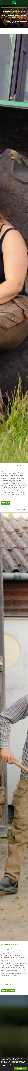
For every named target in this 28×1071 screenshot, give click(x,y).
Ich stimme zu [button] (20, 1068)
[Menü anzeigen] (1, 2)
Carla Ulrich (24, 509)
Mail (12, 482)
